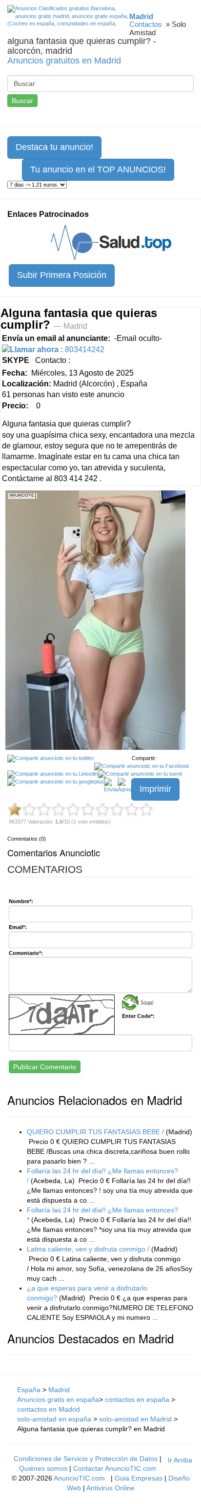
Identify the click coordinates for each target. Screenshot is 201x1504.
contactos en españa (138, 1399)
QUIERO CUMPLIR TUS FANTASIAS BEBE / (95, 1132)
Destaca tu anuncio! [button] (54, 147)
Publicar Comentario (44, 1067)
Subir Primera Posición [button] (61, 275)
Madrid (59, 1390)
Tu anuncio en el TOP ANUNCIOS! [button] (98, 169)
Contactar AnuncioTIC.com (114, 1468)
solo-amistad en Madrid (135, 1419)
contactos (145, 24)
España (28, 1390)
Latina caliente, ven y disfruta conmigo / (88, 1249)
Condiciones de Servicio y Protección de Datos (86, 1458)
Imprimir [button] (155, 789)
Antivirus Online (110, 1488)
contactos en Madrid (48, 1409)
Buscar (22, 101)
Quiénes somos (43, 1468)
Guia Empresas (138, 1478)
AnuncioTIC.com (79, 1478)
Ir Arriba (180, 1460)
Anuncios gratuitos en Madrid (64, 60)
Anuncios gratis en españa (58, 1399)
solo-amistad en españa (54, 1419)
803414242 (57, 349)
